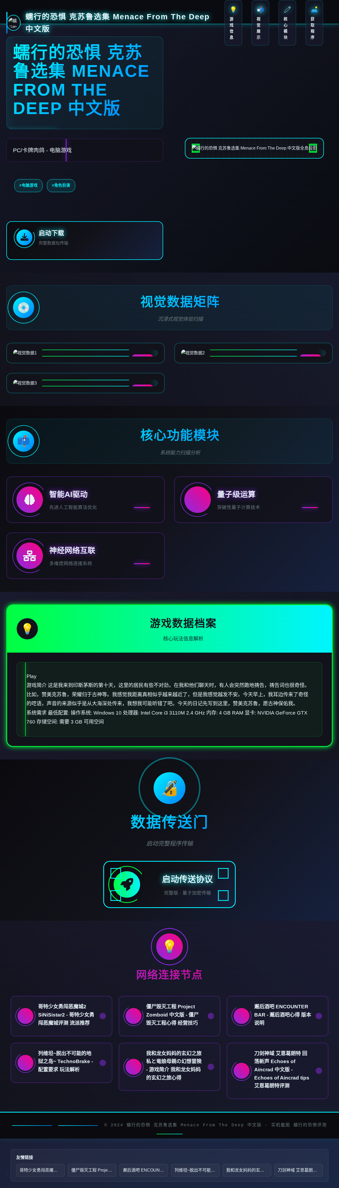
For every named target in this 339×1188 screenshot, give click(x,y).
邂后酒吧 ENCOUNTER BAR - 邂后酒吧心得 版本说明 (145, 1170)
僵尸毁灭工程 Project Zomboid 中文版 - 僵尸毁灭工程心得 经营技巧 (93, 1170)
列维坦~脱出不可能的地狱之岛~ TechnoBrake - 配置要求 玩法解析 (197, 1170)
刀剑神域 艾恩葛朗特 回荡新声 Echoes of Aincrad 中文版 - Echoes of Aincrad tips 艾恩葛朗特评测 (300, 1170)
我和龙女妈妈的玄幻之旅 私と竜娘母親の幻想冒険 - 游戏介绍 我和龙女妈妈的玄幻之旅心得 (248, 1170)
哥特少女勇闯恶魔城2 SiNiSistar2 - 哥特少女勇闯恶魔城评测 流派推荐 (42, 1170)
